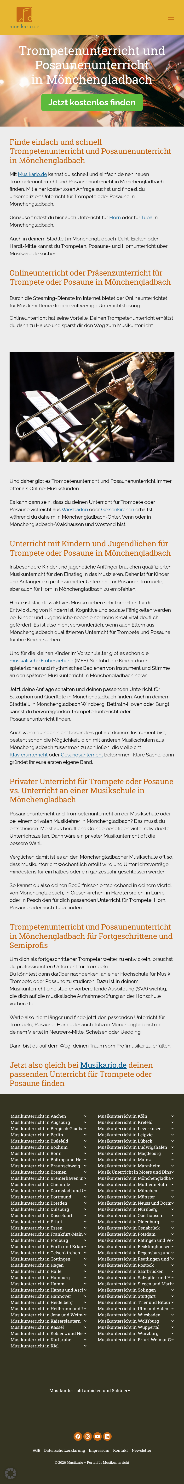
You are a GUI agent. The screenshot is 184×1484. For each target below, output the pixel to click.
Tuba (146, 217)
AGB (36, 1450)
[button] (10, 1473)
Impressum (99, 1450)
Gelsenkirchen (117, 509)
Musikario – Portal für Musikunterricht (98, 1462)
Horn (115, 217)
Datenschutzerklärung (64, 1450)
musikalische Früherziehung (42, 661)
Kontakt (120, 1450)
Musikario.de (32, 174)
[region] (92, 81)
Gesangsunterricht (82, 755)
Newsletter (141, 1450)
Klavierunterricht (29, 755)
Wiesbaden (75, 509)
